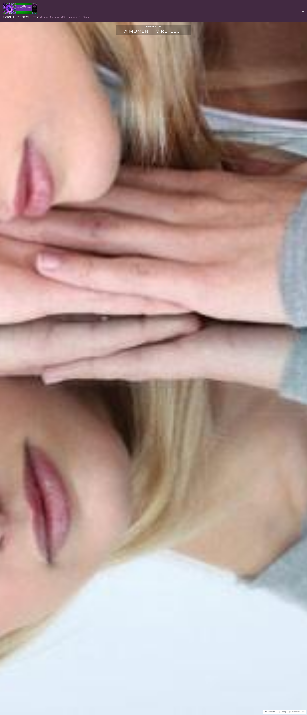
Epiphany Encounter (21, 17)
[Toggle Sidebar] (302, 11)
